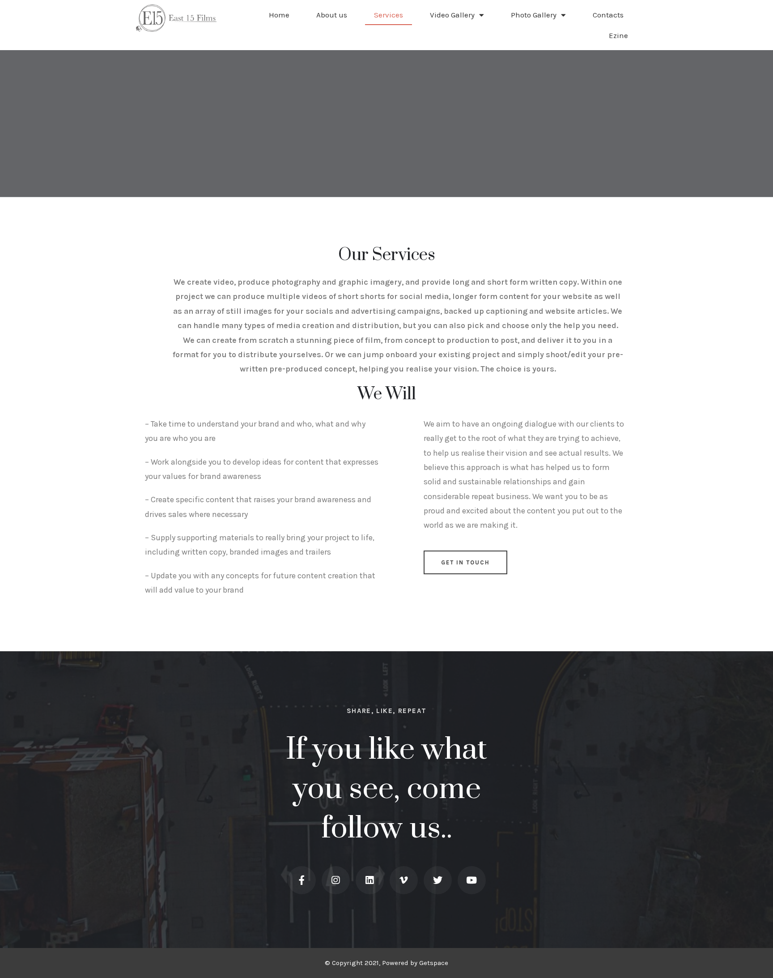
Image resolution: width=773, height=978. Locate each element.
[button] (465, 562)
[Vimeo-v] (404, 880)
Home (279, 14)
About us (331, 14)
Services (388, 14)
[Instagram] (336, 880)
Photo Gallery (533, 14)
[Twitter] (438, 880)
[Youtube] (472, 880)
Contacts (608, 14)
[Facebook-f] (302, 880)
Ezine (618, 35)
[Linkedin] (370, 880)
